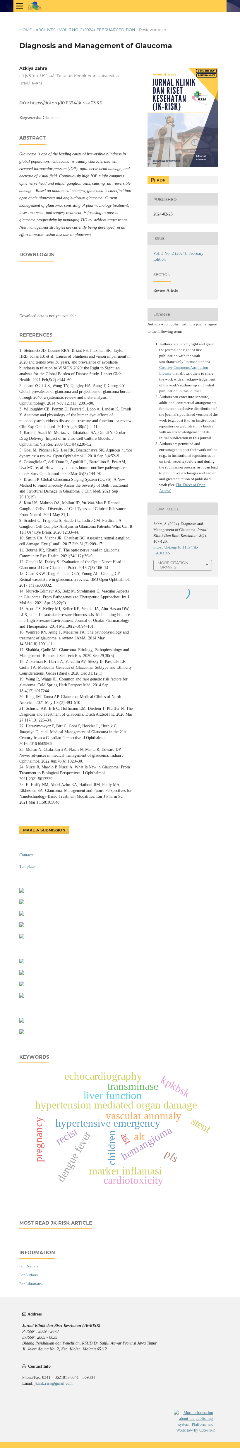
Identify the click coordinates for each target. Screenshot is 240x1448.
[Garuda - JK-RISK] (21, 903)
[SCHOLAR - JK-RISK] (21, 914)
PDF (160, 180)
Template (27, 866)
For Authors (28, 1275)
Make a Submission (44, 830)
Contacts (26, 855)
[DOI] (21, 996)
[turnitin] (21, 985)
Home (25, 29)
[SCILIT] (21, 937)
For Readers (28, 1266)
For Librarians (30, 1283)
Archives (46, 29)
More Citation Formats (172, 564)
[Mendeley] (21, 973)
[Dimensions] (21, 926)
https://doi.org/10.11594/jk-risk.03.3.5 (66, 103)
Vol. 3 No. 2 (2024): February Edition (97, 29)
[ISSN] (21, 1033)
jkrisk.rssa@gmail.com (54, 1383)
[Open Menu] (19, 6)
